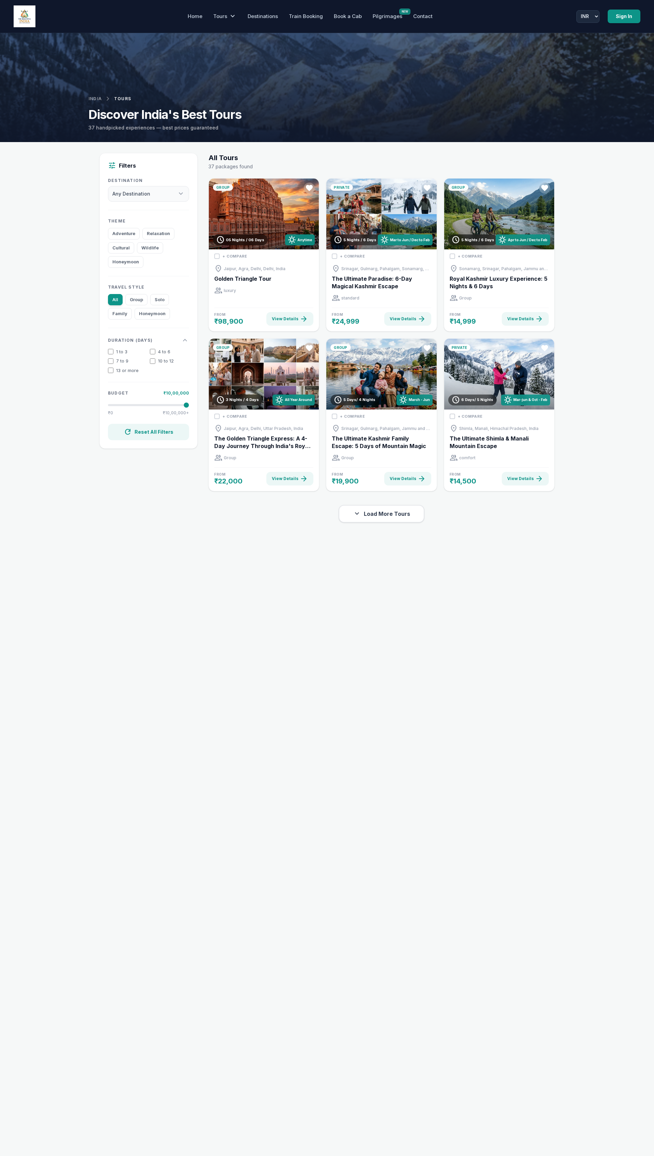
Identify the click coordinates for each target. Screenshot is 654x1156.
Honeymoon (125, 261)
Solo (160, 299)
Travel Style (126, 287)
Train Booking (306, 16)
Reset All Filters (148, 432)
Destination (125, 180)
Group (136, 299)
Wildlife (150, 247)
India (95, 98)
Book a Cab (348, 16)
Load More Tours (381, 514)
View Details (290, 319)
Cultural (121, 247)
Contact (423, 16)
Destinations (263, 16)
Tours (225, 16)
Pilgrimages (387, 16)
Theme (117, 221)
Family (119, 313)
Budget (118, 393)
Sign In (624, 16)
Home (195, 16)
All (115, 299)
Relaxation (158, 233)
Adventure (123, 233)
